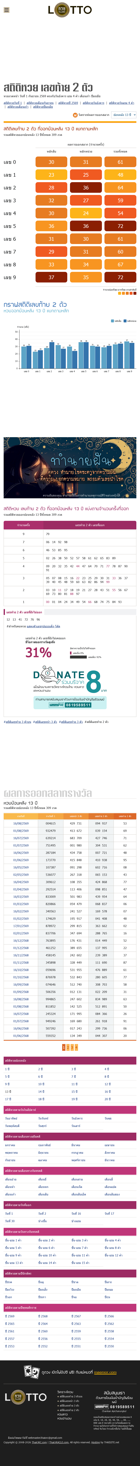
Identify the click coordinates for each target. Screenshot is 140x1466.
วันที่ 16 (76, 1213)
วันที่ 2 (42, 1213)
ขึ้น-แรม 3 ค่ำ (79, 1240)
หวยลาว (62, 1414)
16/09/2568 (21, 984)
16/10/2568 (21, 970)
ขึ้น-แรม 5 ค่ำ (13, 1248)
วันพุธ (108, 1118)
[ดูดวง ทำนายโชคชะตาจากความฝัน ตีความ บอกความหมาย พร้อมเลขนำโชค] (70, 467)
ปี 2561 (9, 1331)
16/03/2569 (21, 896)
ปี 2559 (76, 1331)
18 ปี (41, 1099)
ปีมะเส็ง (42, 1289)
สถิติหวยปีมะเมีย (43, 107)
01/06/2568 (21, 1036)
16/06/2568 (21, 1028)
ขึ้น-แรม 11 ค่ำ (80, 1255)
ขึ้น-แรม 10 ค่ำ (47, 1255)
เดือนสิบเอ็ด (78, 1194)
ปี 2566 (109, 1316)
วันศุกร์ (42, 1126)
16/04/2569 (21, 882)
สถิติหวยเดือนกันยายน (40, 103)
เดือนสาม (77, 1179)
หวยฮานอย (64, 1418)
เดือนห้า (10, 1187)
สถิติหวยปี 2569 (68, 103)
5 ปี (7, 1076)
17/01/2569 (21, 926)
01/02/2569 (21, 918)
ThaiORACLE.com (59, 1442)
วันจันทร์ (43, 1118)
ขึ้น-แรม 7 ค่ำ (79, 1248)
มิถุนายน (43, 1152)
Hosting (95, 1442)
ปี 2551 (76, 1346)
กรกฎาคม (77, 1152)
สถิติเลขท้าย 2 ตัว (69, 1410)
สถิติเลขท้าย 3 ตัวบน (71, 1396)
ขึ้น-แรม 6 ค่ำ (46, 1248)
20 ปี (108, 1099)
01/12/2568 (21, 948)
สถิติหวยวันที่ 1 (13, 103)
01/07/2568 (21, 1021)
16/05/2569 (21, 867)
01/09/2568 (21, 992)
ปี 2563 (76, 1324)
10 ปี (41, 1084)
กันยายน (10, 1160)
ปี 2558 (109, 1331)
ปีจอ (74, 1297)
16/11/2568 (21, 955)
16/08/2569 (21, 823)
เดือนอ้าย (10, 1179)
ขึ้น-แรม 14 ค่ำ (47, 1263)
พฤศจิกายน (78, 1160)
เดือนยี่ (42, 1179)
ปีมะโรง (9, 1289)
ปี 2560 (43, 1331)
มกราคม (10, 1145)
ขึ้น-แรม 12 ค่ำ (113, 1255)
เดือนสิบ (43, 1194)
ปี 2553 (9, 1346)
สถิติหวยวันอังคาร (93, 103)
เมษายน (109, 1145)
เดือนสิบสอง (112, 1194)
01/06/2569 (21, 860)
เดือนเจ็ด (76, 1187)
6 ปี (40, 1076)
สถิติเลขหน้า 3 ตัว (69, 1401)
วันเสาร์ (75, 1126)
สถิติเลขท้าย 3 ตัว (69, 1405)
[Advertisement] (70, 48)
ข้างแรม (76, 1221)
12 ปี (108, 1084)
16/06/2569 (21, 853)
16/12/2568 (21, 940)
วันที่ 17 (109, 1213)
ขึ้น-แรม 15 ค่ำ (80, 1263)
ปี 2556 (43, 1339)
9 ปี (7, 1084)
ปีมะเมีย (76, 1289)
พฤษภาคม (11, 1152)
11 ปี (74, 1084)
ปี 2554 (109, 1339)
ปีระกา (42, 1297)
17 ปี (8, 1099)
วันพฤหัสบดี (12, 1126)
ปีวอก (8, 1297)
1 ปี (7, 1069)
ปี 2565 (9, 1324)
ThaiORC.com (39, 1442)
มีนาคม (75, 1145)
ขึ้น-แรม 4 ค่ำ (113, 1240)
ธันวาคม (110, 1160)
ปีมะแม (109, 1289)
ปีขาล (74, 1282)
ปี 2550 (109, 1346)
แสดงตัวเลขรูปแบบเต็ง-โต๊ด (43, 626)
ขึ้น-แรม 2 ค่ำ (46, 1240)
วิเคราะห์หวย (65, 1392)
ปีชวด (8, 1282)
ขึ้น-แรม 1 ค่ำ (13, 1240)
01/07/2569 (21, 845)
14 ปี (41, 1091)
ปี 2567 (76, 1316)
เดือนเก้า (10, 1194)
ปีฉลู (41, 1282)
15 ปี (74, 1091)
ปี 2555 (76, 1339)
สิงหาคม (110, 1152)
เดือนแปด (110, 1187)
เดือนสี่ (109, 1179)
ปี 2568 (43, 1316)
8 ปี (107, 1076)
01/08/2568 (21, 1006)
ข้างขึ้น (42, 1221)
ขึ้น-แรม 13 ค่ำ (14, 1263)
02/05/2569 (21, 875)
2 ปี (40, 1069)
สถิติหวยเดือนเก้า (17, 107)
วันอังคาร (77, 1118)
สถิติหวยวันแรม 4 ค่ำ (121, 103)
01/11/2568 (21, 962)
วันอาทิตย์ (11, 1118)
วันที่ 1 (9, 1213)
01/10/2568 (21, 977)
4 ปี (107, 1069)
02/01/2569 (21, 933)
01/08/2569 (21, 831)
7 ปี (73, 1076)
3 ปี (73, 1069)
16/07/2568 (21, 1014)
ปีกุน (107, 1297)
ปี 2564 (43, 1324)
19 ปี (74, 1099)
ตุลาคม (42, 1160)
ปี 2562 (109, 1324)
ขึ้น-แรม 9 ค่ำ (13, 1255)
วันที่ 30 (10, 1221)
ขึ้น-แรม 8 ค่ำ (113, 1248)
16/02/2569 (21, 911)
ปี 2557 (9, 1339)
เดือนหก (43, 1187)
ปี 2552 (43, 1346)
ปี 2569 (9, 1316)
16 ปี (108, 1091)
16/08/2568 (21, 999)
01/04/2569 (21, 889)
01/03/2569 (21, 904)
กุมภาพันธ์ (44, 1145)
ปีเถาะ (108, 1282)
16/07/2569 (21, 838)
